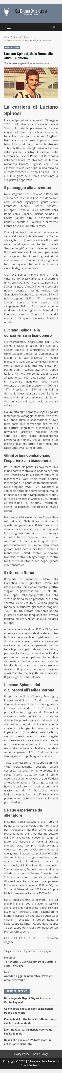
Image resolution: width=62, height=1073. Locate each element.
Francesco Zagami (16, 63)
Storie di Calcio (12, 47)
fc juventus (29, 951)
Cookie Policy (39, 1054)
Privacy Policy (21, 1054)
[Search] (54, 27)
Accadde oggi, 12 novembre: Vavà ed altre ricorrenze (28, 976)
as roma (17, 951)
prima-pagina (44, 951)
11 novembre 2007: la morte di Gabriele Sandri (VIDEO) (30, 961)
